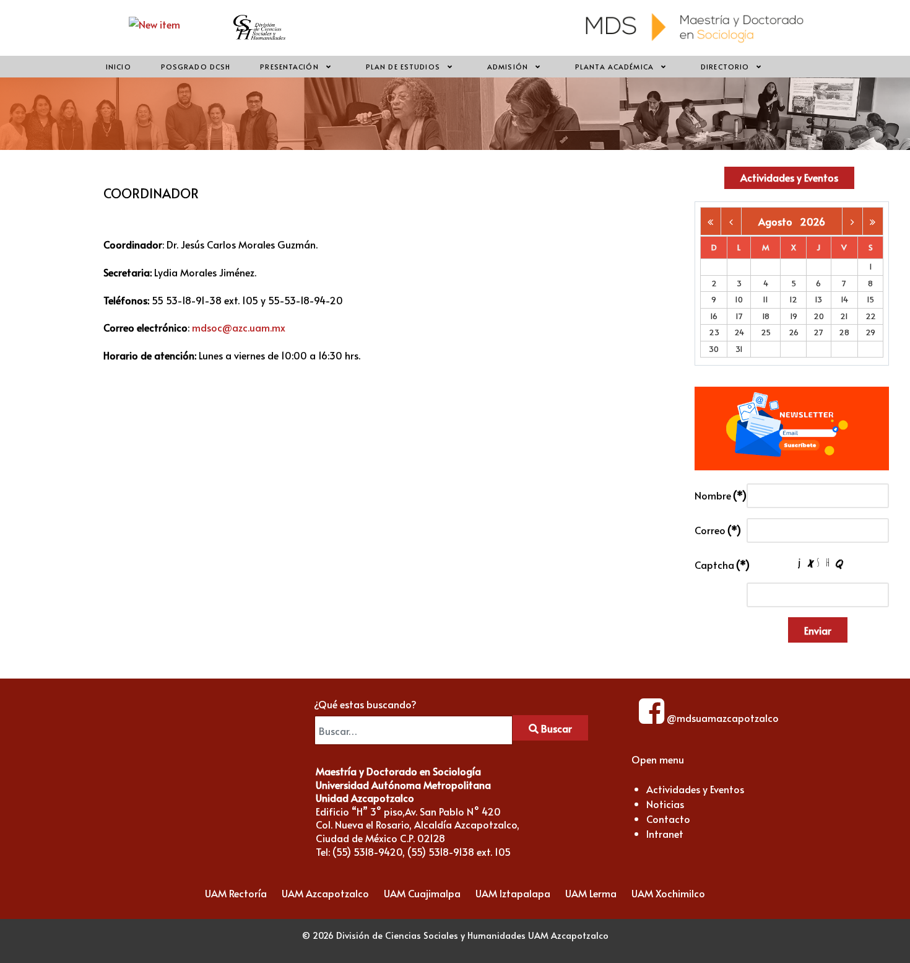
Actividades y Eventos (789, 177)
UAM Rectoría (236, 893)
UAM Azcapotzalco (325, 893)
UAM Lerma (591, 893)
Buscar (555, 728)
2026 (812, 221)
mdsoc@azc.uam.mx (238, 327)
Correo (717, 530)
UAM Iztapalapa (512, 893)
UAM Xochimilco (668, 893)
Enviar (817, 630)
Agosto (779, 221)
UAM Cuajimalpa (422, 893)
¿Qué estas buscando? (365, 704)
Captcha (717, 564)
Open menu (657, 759)
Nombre (717, 495)
